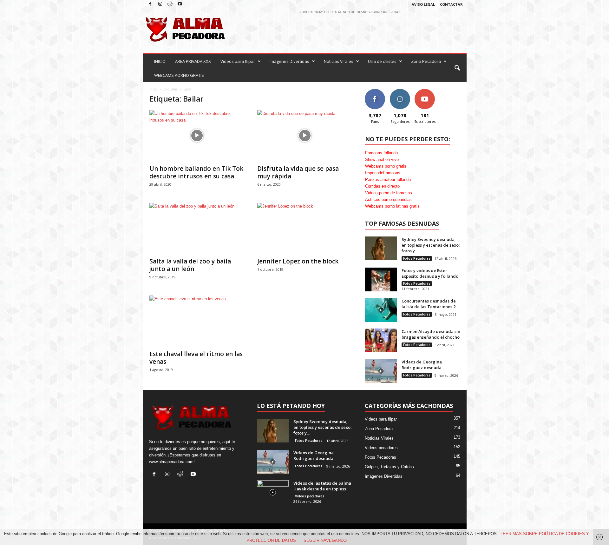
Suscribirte (425, 91)
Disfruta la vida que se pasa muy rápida (298, 172)
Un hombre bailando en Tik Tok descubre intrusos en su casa (196, 172)
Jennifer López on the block (297, 261)
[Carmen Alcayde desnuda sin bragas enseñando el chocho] (381, 340)
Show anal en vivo (382, 159)
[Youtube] (180, 4)
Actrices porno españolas (388, 199)
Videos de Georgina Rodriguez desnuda (422, 364)
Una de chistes (382, 61)
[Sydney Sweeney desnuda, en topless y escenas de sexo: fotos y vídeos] (381, 248)
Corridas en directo (382, 186)
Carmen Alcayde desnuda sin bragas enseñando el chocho (431, 334)
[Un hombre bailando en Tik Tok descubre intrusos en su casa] (197, 135)
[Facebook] (150, 4)
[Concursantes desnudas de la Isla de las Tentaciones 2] (381, 310)
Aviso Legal (423, 4)
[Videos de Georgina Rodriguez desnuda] (381, 371)
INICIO (160, 61)
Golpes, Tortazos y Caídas (389, 466)
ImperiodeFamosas (382, 172)
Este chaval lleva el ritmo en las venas (196, 358)
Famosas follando (381, 152)
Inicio (153, 89)
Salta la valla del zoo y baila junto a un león (190, 265)
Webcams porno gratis (385, 166)
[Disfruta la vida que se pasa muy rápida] (304, 135)
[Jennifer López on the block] (304, 228)
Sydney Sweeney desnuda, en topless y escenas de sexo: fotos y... (431, 245)
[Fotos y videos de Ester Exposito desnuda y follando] (381, 279)
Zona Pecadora (426, 61)
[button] (457, 68)
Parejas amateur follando (388, 179)
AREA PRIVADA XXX (193, 61)
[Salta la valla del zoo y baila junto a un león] (197, 228)
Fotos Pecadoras (416, 258)
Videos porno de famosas (388, 192)
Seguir (400, 91)
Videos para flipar (237, 61)
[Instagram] (160, 4)
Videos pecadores (309, 496)
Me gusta (374, 91)
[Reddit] (170, 4)
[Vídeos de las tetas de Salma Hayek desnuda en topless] (273, 492)
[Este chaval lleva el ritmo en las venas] (197, 321)
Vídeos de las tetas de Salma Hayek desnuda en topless (322, 486)
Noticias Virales (338, 61)
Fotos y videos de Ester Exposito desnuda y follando (430, 273)
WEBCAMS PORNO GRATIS (179, 75)
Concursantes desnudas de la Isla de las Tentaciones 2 (429, 303)
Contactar (451, 4)
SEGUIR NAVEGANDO (325, 540)
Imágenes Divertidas (289, 61)
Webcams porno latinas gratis (392, 206)
